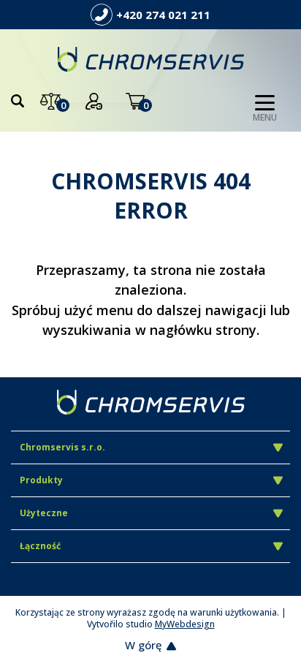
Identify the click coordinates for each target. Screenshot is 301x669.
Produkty (41, 480)
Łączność (40, 546)
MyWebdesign (185, 624)
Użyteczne (44, 513)
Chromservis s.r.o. (62, 447)
